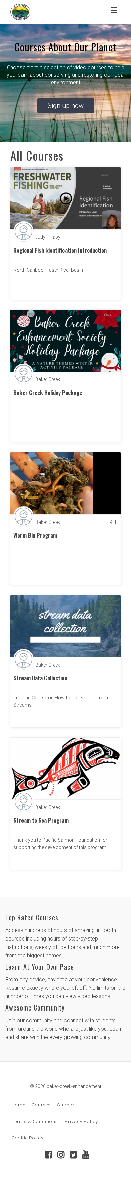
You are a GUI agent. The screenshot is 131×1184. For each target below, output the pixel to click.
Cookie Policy (27, 1137)
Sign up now (66, 105)
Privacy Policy (81, 1121)
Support (66, 1104)
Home (18, 1104)
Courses (41, 1104)
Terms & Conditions (35, 1121)
